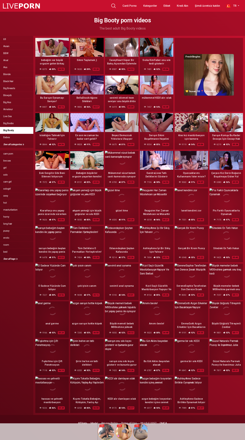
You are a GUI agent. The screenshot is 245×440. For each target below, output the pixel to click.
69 (4, 39)
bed (5, 251)
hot (5, 202)
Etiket (167, 5)
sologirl (7, 188)
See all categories (12, 144)
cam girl (7, 181)
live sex (7, 160)
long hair (7, 223)
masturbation (10, 209)
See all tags (9, 258)
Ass (5, 67)
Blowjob (7, 95)
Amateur (8, 109)
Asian (6, 46)
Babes (6, 137)
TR (233, 5)
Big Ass (7, 102)
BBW (5, 53)
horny (6, 216)
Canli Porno (129, 5)
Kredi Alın (182, 5)
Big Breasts (9, 88)
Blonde (7, 74)
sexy (5, 195)
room (6, 244)
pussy (6, 230)
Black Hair (8, 81)
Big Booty (8, 130)
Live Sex (7, 116)
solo (5, 174)
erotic (6, 237)
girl (4, 167)
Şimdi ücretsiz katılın (207, 5)
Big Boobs (8, 123)
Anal (5, 60)
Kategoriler (150, 5)
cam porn (8, 153)
